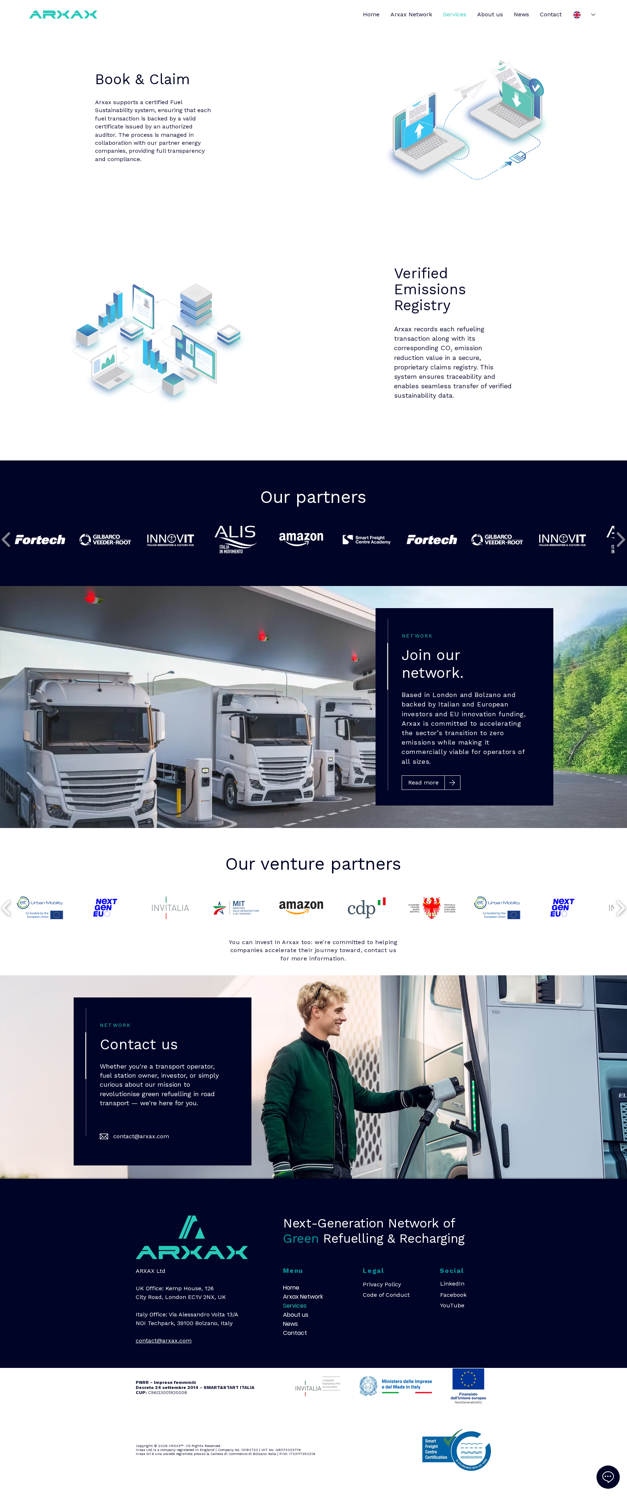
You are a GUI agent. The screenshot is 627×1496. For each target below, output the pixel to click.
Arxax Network (300, 1296)
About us (295, 1315)
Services (295, 1306)
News (290, 1324)
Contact (295, 1333)
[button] (40, 539)
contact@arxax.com (141, 1136)
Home (291, 1287)
